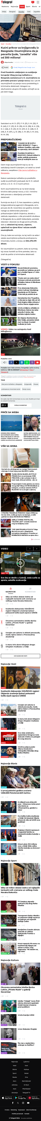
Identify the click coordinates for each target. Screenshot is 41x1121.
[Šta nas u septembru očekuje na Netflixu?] (8, 1048)
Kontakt (27, 1113)
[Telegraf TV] (28, 1103)
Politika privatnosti (17, 1113)
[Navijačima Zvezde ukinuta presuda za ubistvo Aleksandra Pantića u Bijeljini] (8, 935)
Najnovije (8, 664)
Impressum (21, 1110)
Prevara (36, 384)
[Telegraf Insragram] (23, 1103)
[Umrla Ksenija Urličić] (8, 1020)
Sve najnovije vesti (20, 656)
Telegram (4, 372)
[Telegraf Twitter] (18, 1103)
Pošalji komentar (20, 405)
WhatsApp (24, 370)
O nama (7, 1110)
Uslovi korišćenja (28, 377)
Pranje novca (26, 389)
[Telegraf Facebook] (13, 1103)
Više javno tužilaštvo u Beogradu (11, 384)
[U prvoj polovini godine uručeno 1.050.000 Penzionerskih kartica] (20, 777)
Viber (31, 370)
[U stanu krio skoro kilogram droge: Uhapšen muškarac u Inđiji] (8, 724)
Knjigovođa (27, 384)
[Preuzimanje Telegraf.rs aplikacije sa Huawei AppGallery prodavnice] (34, 1098)
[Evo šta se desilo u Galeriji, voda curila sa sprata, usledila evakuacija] (20, 563)
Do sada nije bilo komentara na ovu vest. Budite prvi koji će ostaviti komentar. (20, 400)
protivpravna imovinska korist (10, 389)
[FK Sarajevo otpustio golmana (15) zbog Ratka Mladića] (8, 906)
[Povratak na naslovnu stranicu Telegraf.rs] (6, 2)
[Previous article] (1, 560)
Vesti (2, 44)
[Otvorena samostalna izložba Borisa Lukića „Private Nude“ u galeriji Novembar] (20, 974)
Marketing (14, 1110)
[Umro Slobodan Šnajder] (8, 1034)
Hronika (8, 44)
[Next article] (39, 560)
